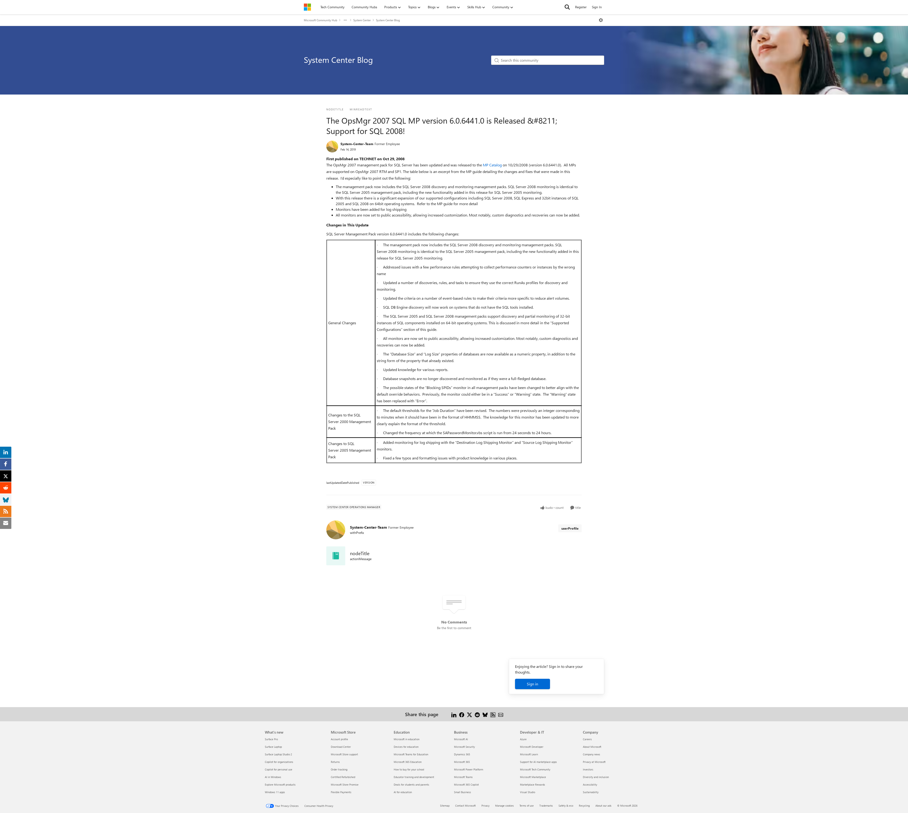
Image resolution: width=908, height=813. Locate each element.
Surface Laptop (273, 746)
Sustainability (590, 792)
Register (581, 7)
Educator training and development (414, 777)
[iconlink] (335, 555)
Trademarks (546, 805)
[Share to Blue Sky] (485, 714)
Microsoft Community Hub (320, 20)
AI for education (403, 792)
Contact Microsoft (465, 805)
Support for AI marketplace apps (538, 762)
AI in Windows (273, 777)
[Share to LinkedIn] (453, 714)
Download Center (341, 746)
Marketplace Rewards (532, 784)
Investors (588, 769)
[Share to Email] (500, 714)
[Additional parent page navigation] (345, 20)
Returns (335, 762)
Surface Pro (271, 739)
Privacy (485, 805)
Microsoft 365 (462, 762)
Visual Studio (527, 792)
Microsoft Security (464, 746)
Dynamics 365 (462, 754)
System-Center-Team (356, 144)
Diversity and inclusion (596, 777)
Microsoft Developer (531, 746)
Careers (587, 739)
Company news (591, 754)
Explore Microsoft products (280, 784)
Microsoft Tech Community (535, 769)
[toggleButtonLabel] (601, 20)
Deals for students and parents (411, 784)
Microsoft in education (406, 739)
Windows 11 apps (275, 792)
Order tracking (339, 769)
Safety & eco (566, 805)
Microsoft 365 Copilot (466, 784)
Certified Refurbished (343, 777)
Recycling (584, 805)
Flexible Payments (341, 792)
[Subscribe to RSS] (492, 714)
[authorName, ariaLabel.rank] (332, 146)
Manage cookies (504, 805)
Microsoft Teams (463, 777)
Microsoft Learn (529, 754)
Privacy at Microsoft (594, 762)
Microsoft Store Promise (344, 784)
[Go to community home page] (307, 7)
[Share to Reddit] (477, 714)
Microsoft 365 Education (408, 762)
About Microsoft (592, 746)
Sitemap (445, 805)
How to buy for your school (409, 769)
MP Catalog (493, 164)
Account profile (339, 739)
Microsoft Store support (344, 754)
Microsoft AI (461, 739)
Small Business (462, 792)
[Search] (567, 7)
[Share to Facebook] (461, 714)
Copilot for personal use (278, 769)
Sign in (532, 683)
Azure (523, 739)
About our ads (603, 805)
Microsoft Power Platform (468, 769)
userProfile (570, 528)
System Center (362, 20)
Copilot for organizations (279, 762)
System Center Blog (388, 20)
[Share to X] (469, 714)
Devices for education (406, 746)
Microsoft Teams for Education (411, 754)
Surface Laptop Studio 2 (278, 754)
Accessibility (590, 784)
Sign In (597, 7)
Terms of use (526, 805)
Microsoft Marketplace (533, 777)
